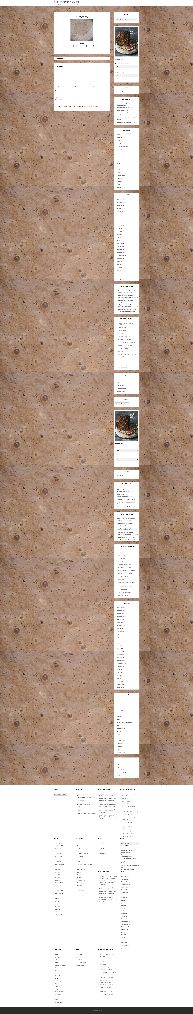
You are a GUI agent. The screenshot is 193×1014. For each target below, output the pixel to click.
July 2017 (119, 229)
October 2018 (120, 211)
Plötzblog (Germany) (124, 348)
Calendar (98, 3)
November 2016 (121, 252)
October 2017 (120, 220)
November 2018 (121, 208)
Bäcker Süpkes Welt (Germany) (126, 359)
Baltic (118, 140)
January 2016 (120, 279)
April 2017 (119, 237)
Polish (118, 169)
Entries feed (120, 385)
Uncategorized (121, 187)
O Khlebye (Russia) (123, 368)
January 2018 (120, 214)
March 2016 (120, 273)
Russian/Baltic (121, 175)
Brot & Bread (122, 330)
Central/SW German (122, 146)
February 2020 (120, 199)
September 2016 (121, 255)
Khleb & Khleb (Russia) (124, 365)
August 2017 (120, 226)
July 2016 (119, 261)
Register (119, 379)
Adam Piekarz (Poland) (124, 362)
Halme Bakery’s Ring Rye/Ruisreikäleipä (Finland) (108, 816)
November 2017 (121, 217)
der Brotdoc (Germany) (125, 345)
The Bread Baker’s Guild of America (125, 324)
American (119, 137)
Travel (118, 184)
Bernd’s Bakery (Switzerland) (126, 342)
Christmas (119, 149)
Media (112, 3)
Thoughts (119, 181)
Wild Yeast (121, 333)
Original (119, 167)
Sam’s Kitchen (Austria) (124, 336)
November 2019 (121, 202)
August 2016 (120, 258)
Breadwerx (121, 351)
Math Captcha (59, 91)
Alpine (118, 134)
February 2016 (120, 276)
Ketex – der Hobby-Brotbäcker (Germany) (127, 355)
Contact (106, 3)
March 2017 (120, 240)
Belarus (119, 143)
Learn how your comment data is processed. (87, 106)
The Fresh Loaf (122, 327)
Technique (120, 178)
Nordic (118, 161)
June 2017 (119, 231)
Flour (118, 155)
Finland (119, 152)
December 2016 (121, 249)
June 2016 (119, 264)
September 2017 (121, 223)
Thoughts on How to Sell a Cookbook (127, 115)
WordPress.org (121, 391)
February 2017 (120, 243)
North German (121, 164)
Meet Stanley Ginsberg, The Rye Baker (127, 3)
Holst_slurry (81, 16)
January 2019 (120, 205)
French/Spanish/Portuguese (124, 158)
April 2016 (119, 270)
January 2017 (120, 246)
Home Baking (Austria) (124, 339)
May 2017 (119, 234)
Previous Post (61, 58)
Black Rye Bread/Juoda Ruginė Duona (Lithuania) (107, 800)
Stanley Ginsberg (121, 295)
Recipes (119, 172)
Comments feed (121, 388)
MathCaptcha (61, 99)
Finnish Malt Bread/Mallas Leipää (126, 122)
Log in (118, 382)
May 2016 (119, 267)
